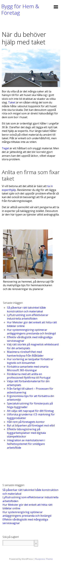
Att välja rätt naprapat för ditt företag (30, 411)
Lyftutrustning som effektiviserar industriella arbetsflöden (27, 316)
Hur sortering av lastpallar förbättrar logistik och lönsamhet (30, 361)
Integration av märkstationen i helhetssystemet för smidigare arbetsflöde (26, 443)
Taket (11, 102)
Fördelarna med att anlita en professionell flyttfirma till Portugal (28, 375)
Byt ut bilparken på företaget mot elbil (31, 425)
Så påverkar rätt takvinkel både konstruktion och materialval (26, 309)
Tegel (5, 148)
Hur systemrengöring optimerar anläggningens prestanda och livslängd (31, 331)
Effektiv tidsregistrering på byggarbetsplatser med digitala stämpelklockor (26, 432)
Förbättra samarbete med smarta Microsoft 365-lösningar (27, 368)
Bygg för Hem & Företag (20, 9)
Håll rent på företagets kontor (26, 422)
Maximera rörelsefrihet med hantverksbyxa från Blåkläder (25, 353)
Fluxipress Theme (44, 558)
